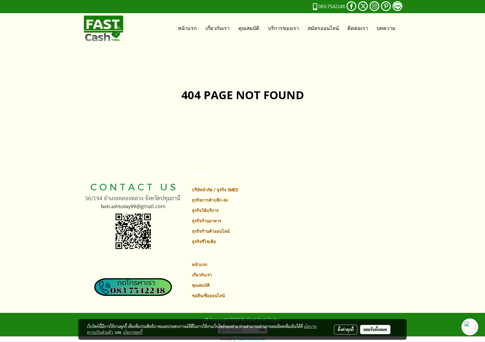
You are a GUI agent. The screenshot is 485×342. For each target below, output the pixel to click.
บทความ (386, 28)
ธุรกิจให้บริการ (205, 210)
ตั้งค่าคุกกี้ (346, 329)
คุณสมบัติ (248, 28)
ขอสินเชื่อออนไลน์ (208, 295)
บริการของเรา (283, 28)
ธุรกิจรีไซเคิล (204, 241)
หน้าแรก (187, 28)
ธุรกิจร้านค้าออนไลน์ (211, 231)
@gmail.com (151, 206)
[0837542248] (133, 280)
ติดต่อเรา (357, 28)
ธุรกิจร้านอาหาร (206, 221)
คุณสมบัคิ (201, 285)
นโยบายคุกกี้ (133, 332)
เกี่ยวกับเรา (217, 28)
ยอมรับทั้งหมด (375, 329)
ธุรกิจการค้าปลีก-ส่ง (210, 200)
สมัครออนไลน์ (323, 28)
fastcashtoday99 (118, 206)
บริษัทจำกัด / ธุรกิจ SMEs (215, 189)
